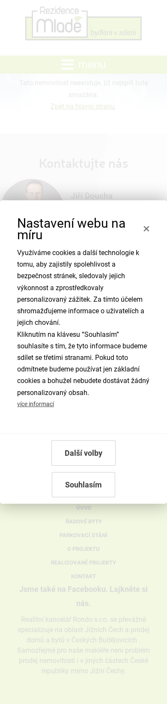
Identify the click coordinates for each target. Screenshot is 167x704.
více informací (35, 404)
